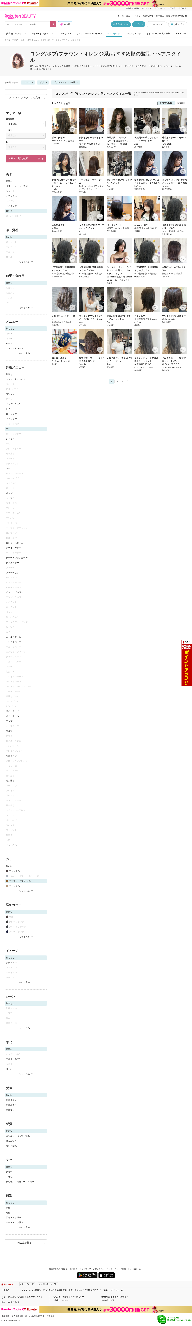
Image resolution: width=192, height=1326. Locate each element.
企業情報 (5, 1316)
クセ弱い (10, 1171)
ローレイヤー (12, 414)
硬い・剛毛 (11, 1145)
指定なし (10, 181)
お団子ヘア (11, 756)
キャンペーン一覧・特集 (158, 33)
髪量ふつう (11, 1105)
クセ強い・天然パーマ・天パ (20, 1181)
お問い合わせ (98, 1269)
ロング (50, 40)
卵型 (8, 1207)
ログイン (139, 24)
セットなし (11, 845)
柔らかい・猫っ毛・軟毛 (18, 1136)
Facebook (132, 1269)
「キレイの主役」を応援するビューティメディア (22, 1298)
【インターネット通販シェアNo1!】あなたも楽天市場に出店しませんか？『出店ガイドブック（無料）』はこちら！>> (72, 1290)
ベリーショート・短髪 (17, 186)
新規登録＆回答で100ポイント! (139, 8)
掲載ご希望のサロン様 (176, 16)
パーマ (9, 343)
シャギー (10, 438)
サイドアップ (12, 711)
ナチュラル (11, 962)
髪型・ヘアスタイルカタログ (33, 40)
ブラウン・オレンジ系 (64, 82)
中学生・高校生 (13, 1059)
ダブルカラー (12, 562)
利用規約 (73, 1269)
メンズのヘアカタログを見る (24, 97)
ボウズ (9, 493)
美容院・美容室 (11, 40)
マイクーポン (158, 24)
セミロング (11, 206)
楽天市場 (182, 8)
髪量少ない (11, 1100)
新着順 (181, 103)
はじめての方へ (124, 16)
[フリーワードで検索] (53, 24)
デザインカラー (13, 547)
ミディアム (11, 196)
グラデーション (13, 404)
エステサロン (64, 33)
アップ (9, 721)
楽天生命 (172, 8)
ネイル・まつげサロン (42, 33)
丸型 (8, 1212)
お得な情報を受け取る (153, 16)
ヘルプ (137, 16)
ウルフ (9, 443)
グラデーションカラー (17, 557)
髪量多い (10, 1110)
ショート (10, 191)
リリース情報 (120, 1269)
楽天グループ (159, 8)
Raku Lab (181, 33)
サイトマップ (85, 1269)
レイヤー (10, 409)
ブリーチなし (12, 572)
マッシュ (10, 468)
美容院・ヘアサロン (16, 33)
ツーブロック (12, 498)
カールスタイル (13, 637)
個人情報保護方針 (19, 1316)
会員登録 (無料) (121, 24)
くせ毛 (9, 1176)
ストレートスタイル (16, 379)
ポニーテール (12, 716)
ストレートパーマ (14, 348)
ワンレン (10, 394)
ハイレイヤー (12, 419)
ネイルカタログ (133, 33)
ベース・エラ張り (14, 1222)
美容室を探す (24, 1242)
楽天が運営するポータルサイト (114, 1297)
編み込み (10, 780)
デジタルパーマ (13, 642)
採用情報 (50, 1316)
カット (9, 333)
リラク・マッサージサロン (89, 33)
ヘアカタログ (114, 33)
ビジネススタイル (14, 543)
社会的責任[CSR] (36, 1316)
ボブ (57, 40)
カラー (9, 338)
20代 (8, 1069)
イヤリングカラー (14, 592)
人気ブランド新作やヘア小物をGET (68, 1297)
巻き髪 (9, 731)
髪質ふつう (11, 1141)
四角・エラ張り (13, 1217)
